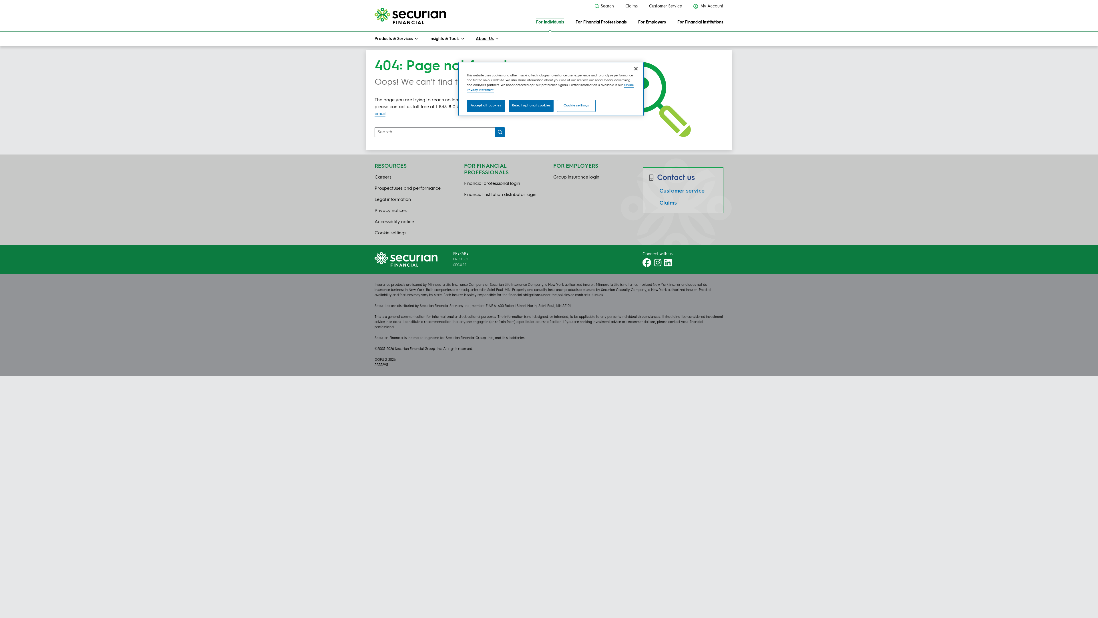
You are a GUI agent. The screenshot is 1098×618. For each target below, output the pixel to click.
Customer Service (665, 6)
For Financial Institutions (700, 22)
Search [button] (607, 6)
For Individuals (550, 22)
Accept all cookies (486, 105)
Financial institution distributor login (500, 195)
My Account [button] (711, 6)
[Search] (500, 132)
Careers (383, 177)
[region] (551, 89)
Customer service (682, 191)
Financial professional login (492, 183)
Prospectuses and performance (408, 188)
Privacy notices (391, 211)
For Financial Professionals (601, 22)
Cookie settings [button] (390, 233)
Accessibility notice (394, 222)
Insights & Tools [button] (444, 39)
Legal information (393, 199)
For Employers (652, 22)
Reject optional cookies (531, 105)
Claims (631, 6)
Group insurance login (576, 177)
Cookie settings (576, 105)
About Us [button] (485, 39)
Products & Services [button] (394, 39)
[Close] (636, 68)
